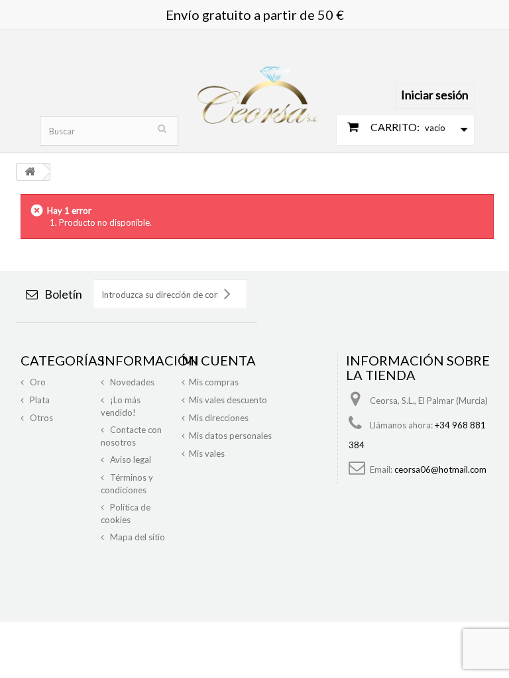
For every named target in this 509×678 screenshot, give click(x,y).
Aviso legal (129, 459)
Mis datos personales (230, 435)
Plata (39, 400)
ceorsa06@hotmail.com (440, 469)
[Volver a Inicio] (29, 172)
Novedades (131, 382)
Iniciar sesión (435, 94)
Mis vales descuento (228, 400)
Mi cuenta (219, 360)
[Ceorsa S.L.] (257, 88)
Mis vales (207, 453)
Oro (37, 382)
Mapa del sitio (136, 537)
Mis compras (214, 382)
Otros (40, 417)
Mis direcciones (219, 417)
